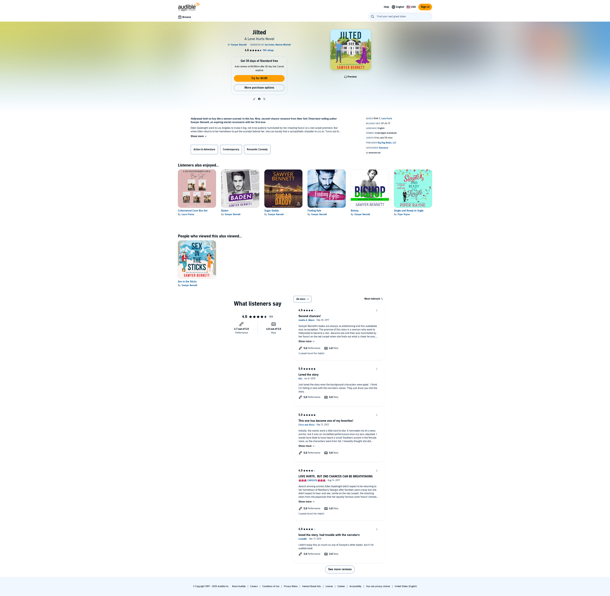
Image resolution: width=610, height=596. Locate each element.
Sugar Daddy (271, 210)
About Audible (239, 586)
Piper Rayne (404, 214)
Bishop (355, 210)
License (329, 586)
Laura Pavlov (188, 214)
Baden (224, 210)
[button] (254, 99)
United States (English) (406, 586)
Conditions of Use (270, 586)
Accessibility (355, 586)
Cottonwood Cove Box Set (192, 210)
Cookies (341, 586)
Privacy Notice (291, 586)
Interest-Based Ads (311, 586)
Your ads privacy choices (378, 586)
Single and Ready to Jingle (409, 210)
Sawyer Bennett (232, 214)
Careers (254, 586)
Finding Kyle (314, 210)
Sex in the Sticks (187, 281)
